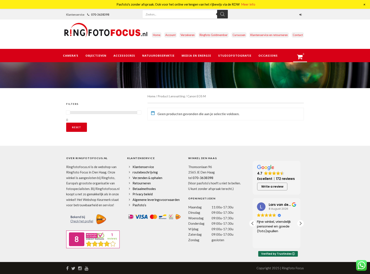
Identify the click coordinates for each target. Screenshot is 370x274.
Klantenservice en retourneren (269, 35)
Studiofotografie (234, 55)
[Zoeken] (222, 14)
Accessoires (124, 55)
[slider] (68, 112)
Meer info (248, 4)
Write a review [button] (272, 186)
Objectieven (95, 55)
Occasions (268, 55)
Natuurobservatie (158, 55)
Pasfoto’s (139, 205)
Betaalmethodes (144, 189)
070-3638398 (100, 14)
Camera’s (70, 55)
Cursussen (239, 35)
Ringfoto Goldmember (214, 35)
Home (156, 35)
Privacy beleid (143, 194)
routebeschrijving (145, 172)
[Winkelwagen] (301, 58)
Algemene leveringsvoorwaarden (156, 200)
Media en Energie (196, 55)
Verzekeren (188, 35)
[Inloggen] (301, 14)
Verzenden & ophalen (147, 178)
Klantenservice (143, 167)
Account (170, 35)
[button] (300, 223)
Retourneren (142, 183)
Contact (298, 35)
